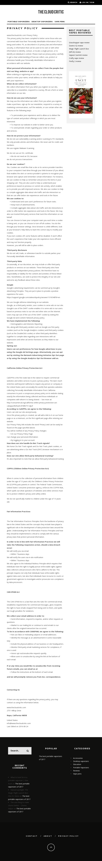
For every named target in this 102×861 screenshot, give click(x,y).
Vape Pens (60, 22)
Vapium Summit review (78, 55)
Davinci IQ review (76, 45)
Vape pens (77, 774)
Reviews (76, 770)
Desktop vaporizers (42, 22)
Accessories (78, 758)
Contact (32, 836)
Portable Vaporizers (19, 22)
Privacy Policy (68, 836)
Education (77, 764)
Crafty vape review (76, 58)
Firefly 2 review (75, 61)
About (48, 836)
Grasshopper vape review (79, 42)
